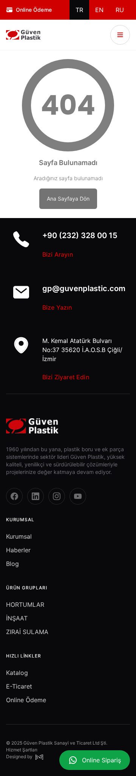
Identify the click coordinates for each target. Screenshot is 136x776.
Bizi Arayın (57, 254)
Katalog (17, 672)
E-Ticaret (19, 686)
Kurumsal (19, 536)
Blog (12, 563)
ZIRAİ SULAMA (27, 632)
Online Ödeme (26, 700)
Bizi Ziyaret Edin (66, 377)
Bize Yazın (57, 307)
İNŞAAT (17, 618)
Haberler (18, 550)
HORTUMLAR (25, 604)
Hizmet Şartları (21, 750)
